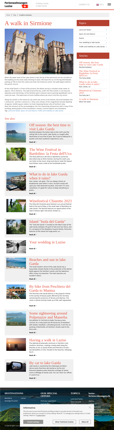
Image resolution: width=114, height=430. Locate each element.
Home (8, 15)
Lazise (23, 398)
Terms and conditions (97, 410)
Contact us (93, 404)
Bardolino (8, 398)
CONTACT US (84, 4)
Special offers (46, 404)
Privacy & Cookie (95, 407)
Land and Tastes (14, 111)
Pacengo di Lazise (11, 401)
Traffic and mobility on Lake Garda (50, 111)
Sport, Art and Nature (29, 111)
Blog (14, 15)
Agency (91, 401)
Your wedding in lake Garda (89, 42)
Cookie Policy (40, 415)
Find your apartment (48, 401)
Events (81, 38)
